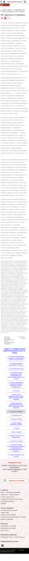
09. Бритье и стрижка (16, 411)
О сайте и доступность (8, 497)
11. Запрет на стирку (16, 419)
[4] (11, 257)
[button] (24, 1)
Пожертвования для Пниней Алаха (12, 499)
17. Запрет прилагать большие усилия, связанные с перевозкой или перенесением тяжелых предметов (16, 448)
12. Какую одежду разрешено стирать (16, 423)
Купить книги (4, 530)
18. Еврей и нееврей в (16, 455)
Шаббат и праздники (7, 519)
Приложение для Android (8, 526)
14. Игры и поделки (16, 432)
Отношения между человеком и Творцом (13, 517)
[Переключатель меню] (4, 2)
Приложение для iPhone (8, 528)
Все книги (6, 4)
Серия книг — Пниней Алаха (10, 494)
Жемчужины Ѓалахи (14, 2)
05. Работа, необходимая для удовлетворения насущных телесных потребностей (16, 385)
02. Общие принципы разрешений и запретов (16, 364)
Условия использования (8, 550)
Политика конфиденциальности (12, 550)
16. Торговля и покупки (16, 441)
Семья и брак (5, 512)
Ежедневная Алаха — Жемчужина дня (13, 537)
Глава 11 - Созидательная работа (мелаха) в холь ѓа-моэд (13, 10)
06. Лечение (16, 391)
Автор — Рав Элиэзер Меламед (10, 492)
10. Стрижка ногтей (16, 415)
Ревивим (3, 503)
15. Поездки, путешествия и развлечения (16, 436)
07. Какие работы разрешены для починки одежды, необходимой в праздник (15, 397)
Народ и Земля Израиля (8, 515)
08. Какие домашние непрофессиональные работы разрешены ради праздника (16, 405)
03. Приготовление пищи (16, 369)
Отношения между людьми (9, 510)
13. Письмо (16, 428)
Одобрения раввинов (7, 501)
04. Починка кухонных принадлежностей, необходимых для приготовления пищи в (16, 376)
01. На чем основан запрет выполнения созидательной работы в (16, 358)
